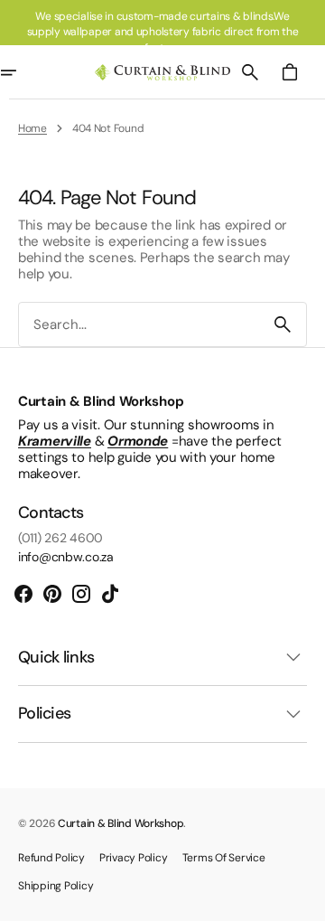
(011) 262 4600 (60, 538)
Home (32, 128)
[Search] (282, 324)
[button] (250, 72)
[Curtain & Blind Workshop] (162, 73)
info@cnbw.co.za (66, 557)
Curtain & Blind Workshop (120, 823)
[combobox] (139, 325)
